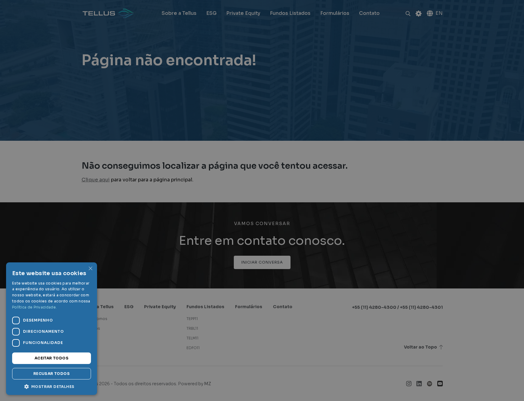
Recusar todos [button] (51, 373)
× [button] (90, 269)
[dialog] (262, 200)
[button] (51, 386)
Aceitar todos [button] (52, 358)
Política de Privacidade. (34, 307)
